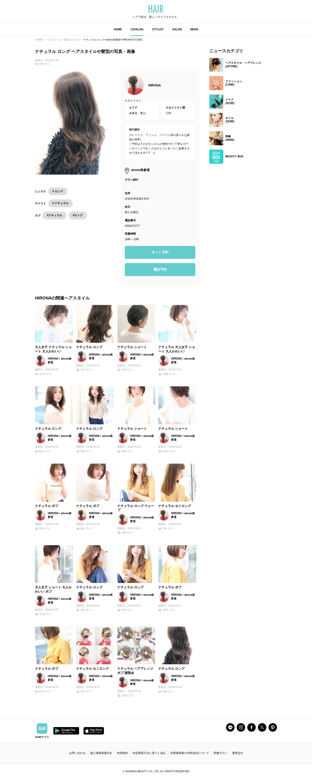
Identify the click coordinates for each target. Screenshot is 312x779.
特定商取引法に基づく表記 (149, 753)
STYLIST (158, 29)
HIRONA (154, 85)
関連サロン (221, 753)
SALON (177, 29)
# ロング (57, 191)
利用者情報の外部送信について (189, 753)
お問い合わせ (77, 753)
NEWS (194, 29)
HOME (118, 29)
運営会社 (237, 753)
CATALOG (137, 29)
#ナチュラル (54, 215)
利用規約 (122, 753)
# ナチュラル (60, 203)
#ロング (78, 215)
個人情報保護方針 (101, 753)
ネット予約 (160, 252)
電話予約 (160, 269)
